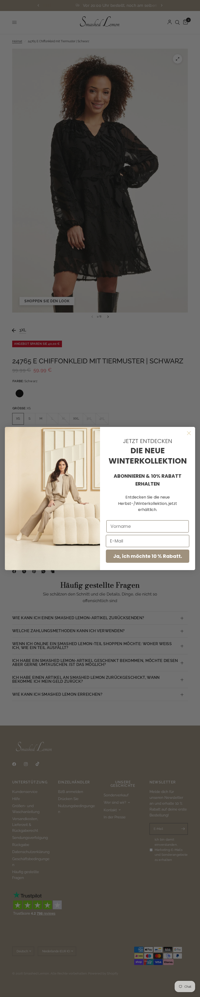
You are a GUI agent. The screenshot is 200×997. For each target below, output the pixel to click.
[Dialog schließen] (189, 433)
